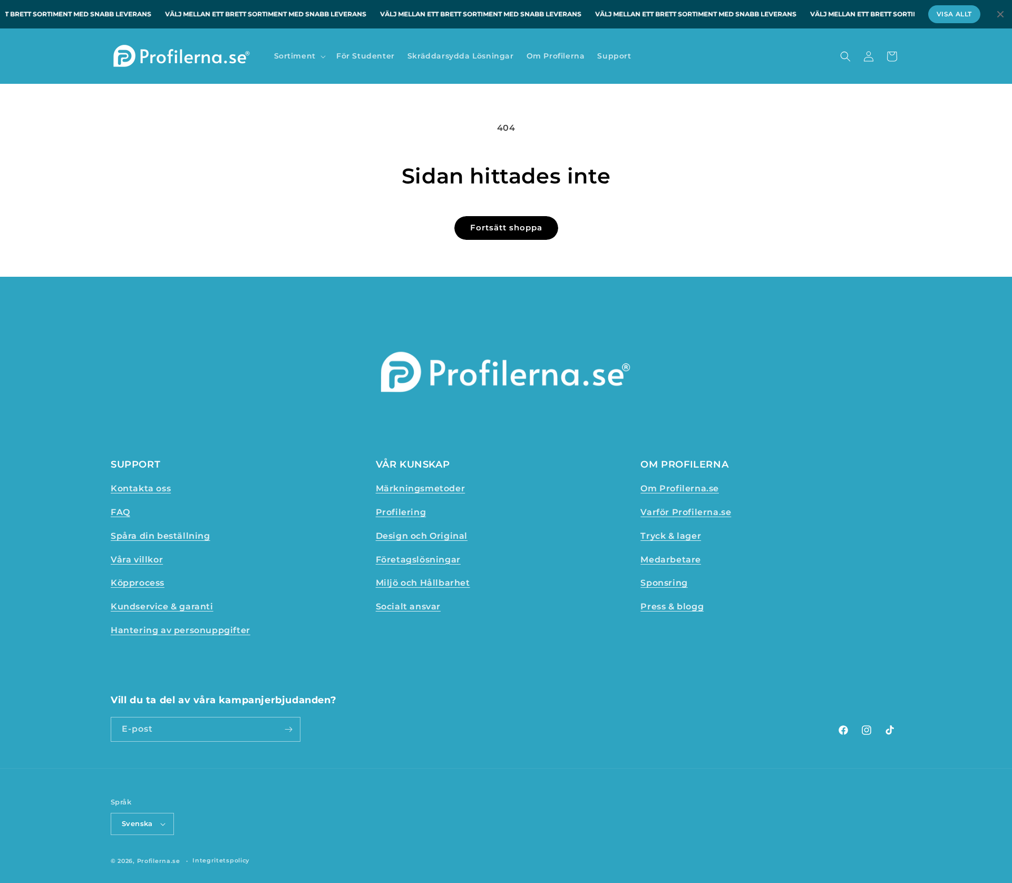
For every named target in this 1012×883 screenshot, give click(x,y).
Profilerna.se (158, 861)
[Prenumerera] (288, 729)
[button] (299, 56)
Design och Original (422, 536)
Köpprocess (137, 583)
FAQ (120, 512)
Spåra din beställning (160, 536)
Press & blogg (672, 606)
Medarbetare (670, 560)
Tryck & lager (670, 536)
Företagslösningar (418, 560)
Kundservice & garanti (162, 606)
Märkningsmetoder (420, 488)
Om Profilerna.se (679, 488)
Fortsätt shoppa (506, 227)
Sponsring (663, 583)
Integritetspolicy (220, 860)
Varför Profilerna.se (685, 512)
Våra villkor (137, 560)
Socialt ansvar (408, 606)
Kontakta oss (141, 488)
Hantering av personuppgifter (180, 630)
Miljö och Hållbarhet (423, 583)
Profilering (401, 512)
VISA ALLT (954, 14)
